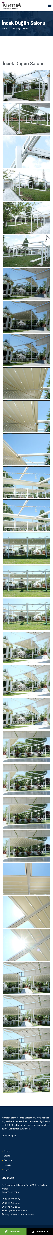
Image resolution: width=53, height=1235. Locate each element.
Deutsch (8, 1160)
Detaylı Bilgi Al (9, 1135)
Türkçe (7, 1151)
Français (8, 1165)
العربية (7, 1169)
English (7, 1155)
